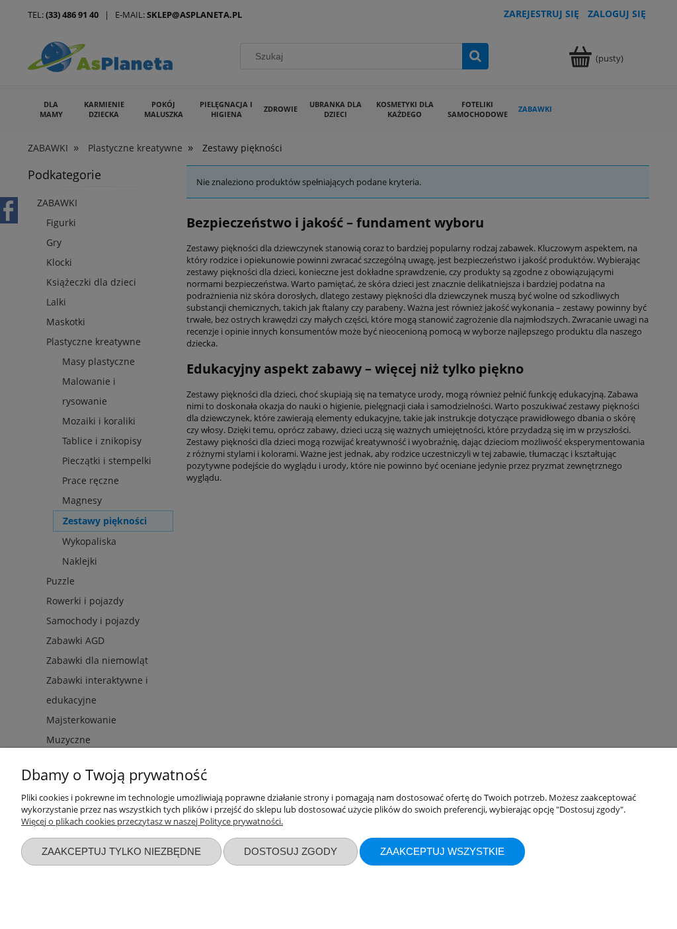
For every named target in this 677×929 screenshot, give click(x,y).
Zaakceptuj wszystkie (442, 851)
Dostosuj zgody (290, 851)
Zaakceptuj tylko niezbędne (121, 851)
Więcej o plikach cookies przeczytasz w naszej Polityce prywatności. (152, 821)
